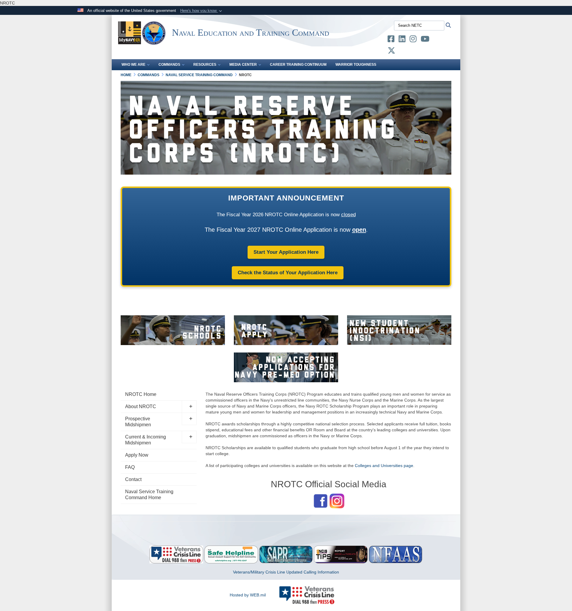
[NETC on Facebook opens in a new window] (391, 40)
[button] (201, 11)
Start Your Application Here (286, 252)
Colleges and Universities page (384, 465)
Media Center (243, 64)
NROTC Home (140, 394)
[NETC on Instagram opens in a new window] (413, 40)
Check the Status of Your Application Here (288, 272)
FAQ (130, 467)
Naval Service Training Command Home (149, 494)
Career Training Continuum (298, 64)
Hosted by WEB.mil (248, 595)
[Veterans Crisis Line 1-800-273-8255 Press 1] (176, 554)
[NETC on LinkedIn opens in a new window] (402, 40)
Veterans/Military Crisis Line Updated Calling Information (286, 572)
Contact (133, 479)
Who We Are (133, 64)
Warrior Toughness (355, 64)
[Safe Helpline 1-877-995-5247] (231, 554)
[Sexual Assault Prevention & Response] (286, 554)
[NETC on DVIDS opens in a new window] (437, 40)
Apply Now (136, 455)
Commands (169, 64)
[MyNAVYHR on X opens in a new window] (391, 51)
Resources (204, 64)
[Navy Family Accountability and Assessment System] (395, 554)
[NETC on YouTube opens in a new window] (425, 40)
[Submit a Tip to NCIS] (341, 554)
